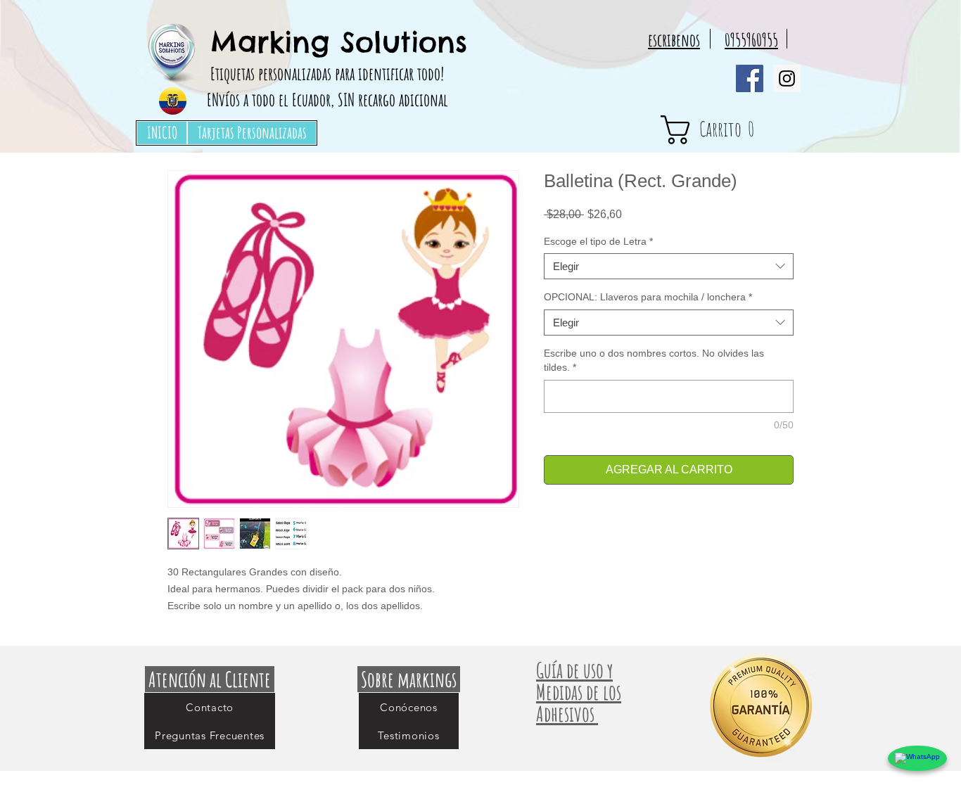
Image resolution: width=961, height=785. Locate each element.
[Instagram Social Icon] (787, 78)
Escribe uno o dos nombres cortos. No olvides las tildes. (654, 360)
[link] (733, 129)
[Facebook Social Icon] (749, 78)
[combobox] (669, 266)
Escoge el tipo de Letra (598, 241)
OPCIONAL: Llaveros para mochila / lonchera (648, 296)
